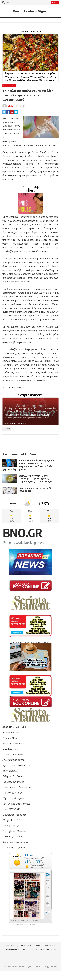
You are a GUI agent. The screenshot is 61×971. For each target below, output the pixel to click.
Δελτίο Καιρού (10, 770)
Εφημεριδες (11, 949)
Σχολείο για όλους (12, 836)
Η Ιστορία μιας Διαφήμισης (17, 787)
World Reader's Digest (30, 11)
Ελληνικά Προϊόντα (12, 776)
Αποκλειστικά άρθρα (13, 759)
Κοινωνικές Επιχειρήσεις (16, 803)
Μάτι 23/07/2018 (11, 809)
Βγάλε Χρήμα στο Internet (16, 765)
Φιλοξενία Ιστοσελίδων (15, 842)
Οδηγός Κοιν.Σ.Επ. (12, 820)
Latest (7, 428)
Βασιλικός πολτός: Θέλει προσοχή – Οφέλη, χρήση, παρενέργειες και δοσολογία (36, 478)
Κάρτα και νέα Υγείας (13, 798)
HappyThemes (50, 966)
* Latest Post (9, 86)
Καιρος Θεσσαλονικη (45, 945)
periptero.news (10, 748)
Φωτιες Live (11, 945)
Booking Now (9, 738)
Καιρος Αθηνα (26, 945)
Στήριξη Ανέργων (11, 825)
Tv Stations (36, 949)
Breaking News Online (14, 743)
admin (10, 106)
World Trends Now (12, 754)
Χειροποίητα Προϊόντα (14, 847)
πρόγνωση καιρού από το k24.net (24, 924)
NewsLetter (51, 949)
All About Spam (10, 732)
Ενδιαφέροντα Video (13, 781)
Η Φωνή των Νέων (12, 792)
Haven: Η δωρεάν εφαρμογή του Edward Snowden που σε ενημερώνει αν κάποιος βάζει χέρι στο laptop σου (28, 465)
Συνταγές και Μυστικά (14, 831)
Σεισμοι (24, 949)
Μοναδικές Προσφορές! (15, 814)
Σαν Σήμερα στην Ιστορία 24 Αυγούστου (35, 489)
